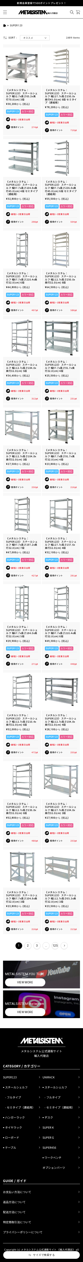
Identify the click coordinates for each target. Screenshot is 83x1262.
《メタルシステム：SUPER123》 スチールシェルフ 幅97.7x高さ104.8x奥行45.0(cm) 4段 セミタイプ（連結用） (22, 188)
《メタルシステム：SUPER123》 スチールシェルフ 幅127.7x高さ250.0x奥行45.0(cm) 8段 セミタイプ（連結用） (61, 96)
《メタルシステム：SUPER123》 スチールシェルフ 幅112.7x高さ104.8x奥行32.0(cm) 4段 (61, 720)
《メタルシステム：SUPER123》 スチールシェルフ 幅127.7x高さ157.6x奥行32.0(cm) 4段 (61, 543)
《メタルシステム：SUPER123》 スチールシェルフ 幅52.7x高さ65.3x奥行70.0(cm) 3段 (22, 94)
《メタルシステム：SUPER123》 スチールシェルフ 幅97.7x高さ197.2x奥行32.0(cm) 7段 (22, 543)
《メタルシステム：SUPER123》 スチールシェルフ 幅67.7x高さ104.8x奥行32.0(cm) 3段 (22, 897)
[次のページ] (64, 945)
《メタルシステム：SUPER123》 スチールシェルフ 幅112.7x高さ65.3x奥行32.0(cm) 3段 (61, 897)
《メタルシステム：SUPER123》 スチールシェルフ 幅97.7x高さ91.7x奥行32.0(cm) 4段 (61, 366)
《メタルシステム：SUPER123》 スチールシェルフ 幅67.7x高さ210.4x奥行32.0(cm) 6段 (22, 278)
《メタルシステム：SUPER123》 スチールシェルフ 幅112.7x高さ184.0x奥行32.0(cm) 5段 (22, 366)
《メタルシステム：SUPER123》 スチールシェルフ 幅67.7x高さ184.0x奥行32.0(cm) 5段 (22, 631)
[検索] (72, 12)
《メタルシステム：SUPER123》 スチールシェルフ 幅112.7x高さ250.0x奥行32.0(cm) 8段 (61, 278)
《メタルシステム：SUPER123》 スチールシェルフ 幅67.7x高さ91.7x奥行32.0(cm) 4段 (61, 454)
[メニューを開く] (5, 12)
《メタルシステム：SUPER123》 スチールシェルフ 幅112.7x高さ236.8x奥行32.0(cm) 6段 (22, 808)
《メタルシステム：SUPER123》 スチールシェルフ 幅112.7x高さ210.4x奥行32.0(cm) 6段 (22, 720)
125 (55, 945)
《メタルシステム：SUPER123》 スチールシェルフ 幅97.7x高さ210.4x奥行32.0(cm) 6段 (61, 631)
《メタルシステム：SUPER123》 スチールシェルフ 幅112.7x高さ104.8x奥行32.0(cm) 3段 (22, 454)
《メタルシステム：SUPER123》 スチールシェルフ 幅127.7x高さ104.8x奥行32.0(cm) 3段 (61, 808)
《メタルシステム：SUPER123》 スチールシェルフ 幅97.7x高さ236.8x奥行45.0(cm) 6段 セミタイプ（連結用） (61, 188)
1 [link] (19, 945)
